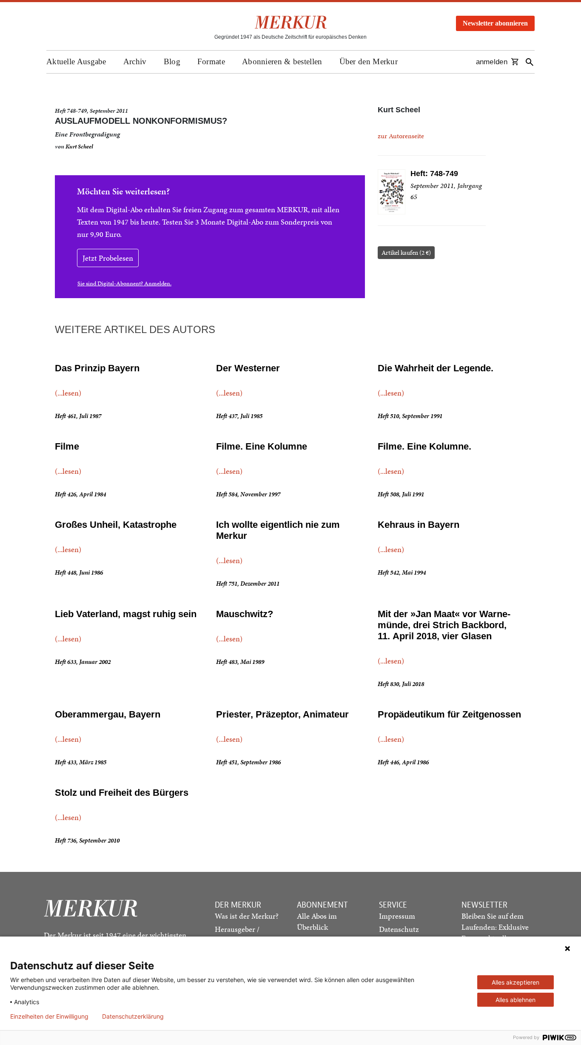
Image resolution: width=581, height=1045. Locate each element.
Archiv (135, 61)
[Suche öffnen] (529, 62)
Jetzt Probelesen (108, 258)
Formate (211, 61)
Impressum (397, 916)
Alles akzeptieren (515, 982)
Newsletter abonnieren (495, 23)
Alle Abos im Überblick (317, 921)
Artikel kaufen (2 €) (406, 252)
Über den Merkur (368, 61)
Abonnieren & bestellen (282, 61)
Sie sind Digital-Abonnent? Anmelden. (124, 283)
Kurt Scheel (79, 146)
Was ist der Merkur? (247, 916)
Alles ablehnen (515, 999)
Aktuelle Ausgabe (76, 61)
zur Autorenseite (401, 136)
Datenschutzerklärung (133, 1016)
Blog (172, 61)
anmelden (491, 62)
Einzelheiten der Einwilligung (49, 1016)
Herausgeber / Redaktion (237, 934)
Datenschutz (399, 929)
